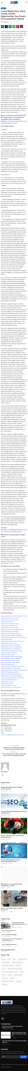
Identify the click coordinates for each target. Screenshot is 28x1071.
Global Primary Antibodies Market (9, 625)
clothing (10, 975)
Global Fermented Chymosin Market (10, 631)
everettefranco (4, 790)
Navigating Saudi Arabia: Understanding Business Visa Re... (19, 924)
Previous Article (15, 745)
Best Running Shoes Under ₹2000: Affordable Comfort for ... (19, 1034)
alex (3, 932)
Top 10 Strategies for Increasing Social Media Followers (14, 1041)
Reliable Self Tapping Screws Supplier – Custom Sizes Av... (12, 788)
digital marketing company (8, 981)
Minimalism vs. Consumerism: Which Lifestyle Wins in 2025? (11, 884)
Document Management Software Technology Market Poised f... (10, 860)
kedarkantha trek (18, 975)
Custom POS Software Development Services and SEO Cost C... (14, 812)
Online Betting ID (5, 962)
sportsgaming (4, 1029)
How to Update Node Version (9, 944)
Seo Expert (12, 978)
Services (3, 975)
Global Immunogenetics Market (8, 685)
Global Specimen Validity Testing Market (10, 645)
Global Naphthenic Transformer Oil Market (11, 676)
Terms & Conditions (6, 1067)
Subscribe (23, 1057)
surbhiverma (3, 911)
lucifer (2, 887)
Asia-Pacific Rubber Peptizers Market (10, 623)
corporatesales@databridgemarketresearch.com (13, 734)
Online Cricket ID (22, 959)
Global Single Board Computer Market (10, 660)
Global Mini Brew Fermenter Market (9, 627)
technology (4, 984)
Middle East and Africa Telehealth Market (11, 674)
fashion (3, 959)
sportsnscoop (14, 1037)
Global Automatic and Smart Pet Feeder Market (12, 677)
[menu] (2, 2)
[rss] (2, 1018)
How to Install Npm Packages (9, 934)
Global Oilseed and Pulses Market (9, 679)
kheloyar (22, 971)
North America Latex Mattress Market (10, 662)
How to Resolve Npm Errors (9, 930)
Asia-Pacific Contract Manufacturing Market (11, 635)
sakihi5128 (3, 863)
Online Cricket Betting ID (17, 962)
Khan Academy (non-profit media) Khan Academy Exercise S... (12, 939)
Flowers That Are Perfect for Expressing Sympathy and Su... (12, 836)
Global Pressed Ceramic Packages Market (11, 647)
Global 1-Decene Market (7, 621)
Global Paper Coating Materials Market (10, 633)
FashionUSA (4, 978)
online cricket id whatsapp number (9, 971)
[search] (26, 2)
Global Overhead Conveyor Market (9, 620)
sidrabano (3, 815)
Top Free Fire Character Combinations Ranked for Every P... (12, 1027)
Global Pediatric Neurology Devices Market (11, 650)
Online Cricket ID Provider (7, 965)
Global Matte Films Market (7, 681)
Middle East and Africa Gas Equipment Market (12, 629)
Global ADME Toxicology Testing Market (10, 658)
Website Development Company (15, 968)
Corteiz (3, 968)
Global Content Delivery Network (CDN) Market (12, 666)
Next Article (13, 752)
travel (9, 959)
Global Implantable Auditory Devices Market (11, 656)
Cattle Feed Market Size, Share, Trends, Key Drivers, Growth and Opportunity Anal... (14, 754)
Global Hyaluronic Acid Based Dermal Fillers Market (13, 637)
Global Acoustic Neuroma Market (9, 643)
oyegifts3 (2, 839)
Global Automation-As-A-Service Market (10, 668)
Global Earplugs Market (6, 639)
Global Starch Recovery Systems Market (11, 687)
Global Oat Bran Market (6, 683)
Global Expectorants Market (8, 654)
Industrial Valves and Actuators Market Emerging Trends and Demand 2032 (14, 748)
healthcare (18, 965)
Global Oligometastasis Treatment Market (11, 648)
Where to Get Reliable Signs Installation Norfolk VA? (12, 909)
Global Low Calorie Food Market (9, 652)
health (14, 959)
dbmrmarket (4, 771)
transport (18, 981)
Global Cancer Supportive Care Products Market (13, 641)
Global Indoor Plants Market (7, 664)
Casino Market (4, 31)
